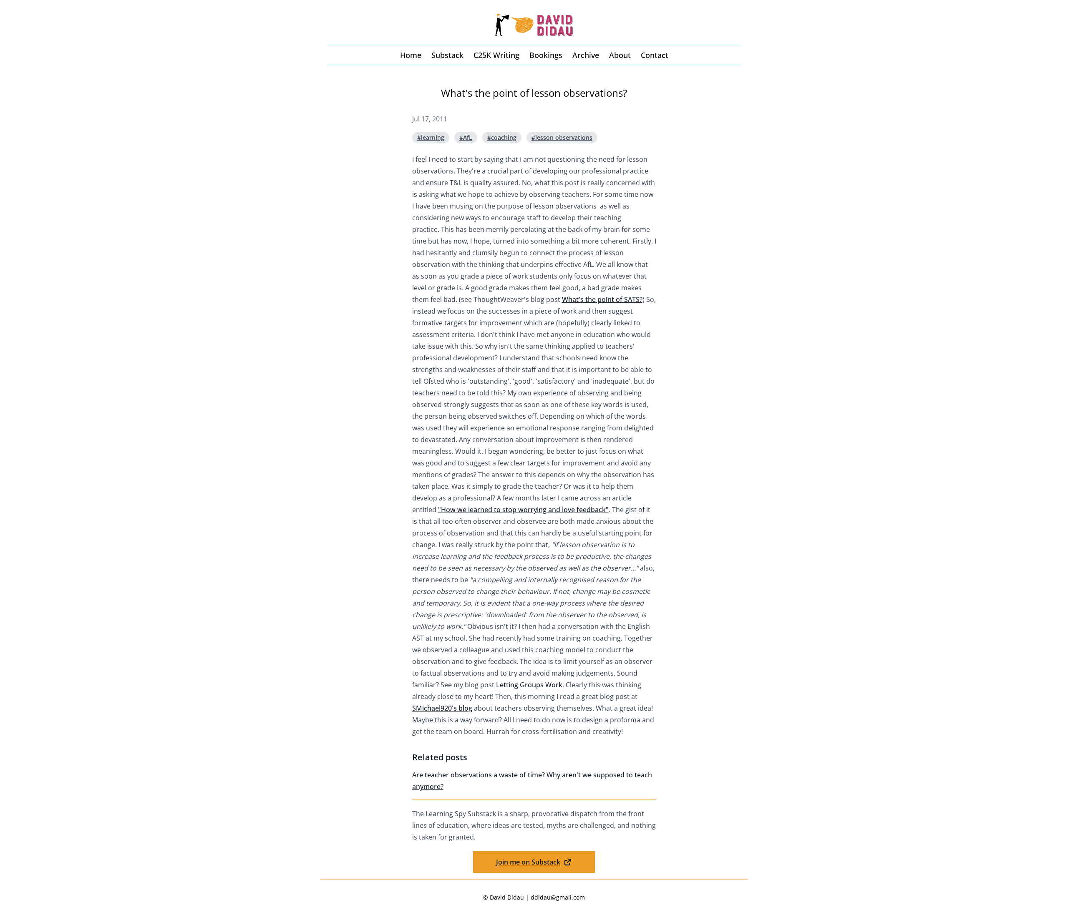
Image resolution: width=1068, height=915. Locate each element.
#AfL (465, 137)
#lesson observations (561, 137)
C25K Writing (496, 55)
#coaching (501, 137)
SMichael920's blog (442, 708)
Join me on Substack (528, 862)
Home (410, 55)
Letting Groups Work (529, 684)
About (620, 55)
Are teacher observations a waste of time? (478, 774)
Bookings (545, 55)
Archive (585, 55)
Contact (654, 55)
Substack (447, 55)
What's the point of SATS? (602, 299)
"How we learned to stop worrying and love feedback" (523, 509)
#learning (430, 137)
